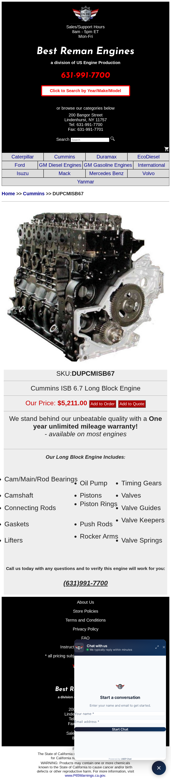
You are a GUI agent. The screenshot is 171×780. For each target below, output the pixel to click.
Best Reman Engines (85, 52)
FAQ (85, 638)
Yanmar (85, 181)
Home (8, 193)
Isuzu (23, 173)
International (151, 165)
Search (62, 139)
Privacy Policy (85, 629)
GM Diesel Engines (60, 165)
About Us (85, 602)
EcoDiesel (148, 156)
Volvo (148, 173)
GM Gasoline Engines (108, 165)
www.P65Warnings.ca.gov (85, 776)
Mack (64, 173)
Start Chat (120, 729)
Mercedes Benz (106, 173)
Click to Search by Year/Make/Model (85, 90)
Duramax (107, 156)
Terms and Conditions (85, 620)
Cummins (64, 156)
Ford (20, 165)
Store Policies (85, 611)
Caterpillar (22, 156)
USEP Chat (126, 759)
